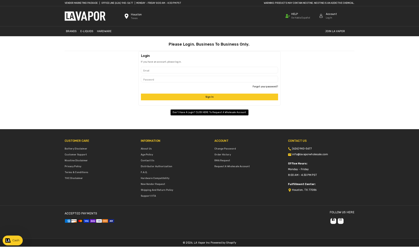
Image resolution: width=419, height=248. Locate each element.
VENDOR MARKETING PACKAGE (81, 3)
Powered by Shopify (223, 242)
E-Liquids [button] (86, 31)
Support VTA (148, 196)
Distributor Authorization (156, 166)
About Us (146, 148)
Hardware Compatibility (155, 178)
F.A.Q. (144, 172)
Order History (222, 154)
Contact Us (147, 160)
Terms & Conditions (76, 172)
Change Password (225, 148)
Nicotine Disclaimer (76, 160)
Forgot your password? (265, 86)
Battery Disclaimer (76, 148)
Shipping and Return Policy (157, 190)
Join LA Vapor (335, 31)
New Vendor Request (153, 184)
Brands (71, 31)
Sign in (209, 97)
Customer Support (76, 154)
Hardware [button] (104, 31)
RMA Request (222, 160)
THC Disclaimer (74, 178)
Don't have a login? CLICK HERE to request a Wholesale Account (209, 112)
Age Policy (147, 154)
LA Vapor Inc (202, 242)
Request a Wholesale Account (232, 166)
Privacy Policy (73, 166)
